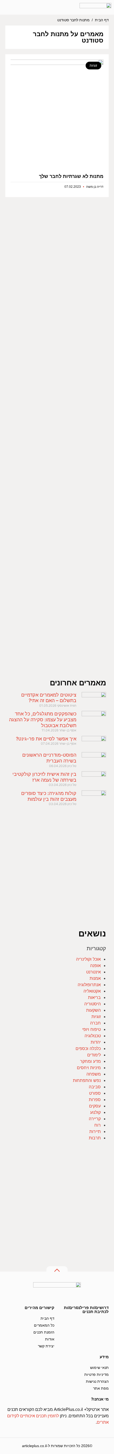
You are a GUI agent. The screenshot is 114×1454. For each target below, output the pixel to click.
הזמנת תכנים (43, 1332)
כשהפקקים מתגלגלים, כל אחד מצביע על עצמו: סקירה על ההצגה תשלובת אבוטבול (42, 719)
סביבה (95, 1086)
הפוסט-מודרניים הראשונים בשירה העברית (49, 758)
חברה (95, 1023)
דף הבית (102, 20)
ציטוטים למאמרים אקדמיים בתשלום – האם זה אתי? (48, 697)
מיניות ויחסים (89, 1067)
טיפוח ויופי (91, 1029)
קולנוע (95, 1112)
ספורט (95, 1093)
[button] (27, 7)
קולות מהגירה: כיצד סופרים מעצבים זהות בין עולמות (48, 796)
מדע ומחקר (90, 1061)
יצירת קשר (46, 1346)
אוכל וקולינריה (88, 959)
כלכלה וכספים (88, 1048)
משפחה (93, 1074)
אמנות (95, 978)
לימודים (94, 1054)
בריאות (94, 997)
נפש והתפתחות (87, 1080)
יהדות (96, 1042)
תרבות (95, 1137)
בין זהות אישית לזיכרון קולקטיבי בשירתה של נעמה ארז (44, 777)
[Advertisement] (57, 442)
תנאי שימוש (99, 1367)
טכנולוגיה (93, 1035)
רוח (97, 1125)
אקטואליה (92, 991)
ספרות (95, 1099)
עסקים (95, 1106)
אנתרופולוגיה (89, 984)
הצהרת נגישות (97, 1381)
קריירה (95, 1118)
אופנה (95, 965)
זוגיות (96, 1016)
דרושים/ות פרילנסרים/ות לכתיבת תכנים (86, 1309)
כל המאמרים (44, 1325)
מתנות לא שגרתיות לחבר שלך (71, 176)
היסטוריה (92, 1003)
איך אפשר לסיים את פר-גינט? (46, 738)
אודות (49, 1339)
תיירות (95, 1131)
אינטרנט (93, 971)
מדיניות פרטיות (96, 1374)
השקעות (93, 1010)
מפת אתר (101, 1388)
